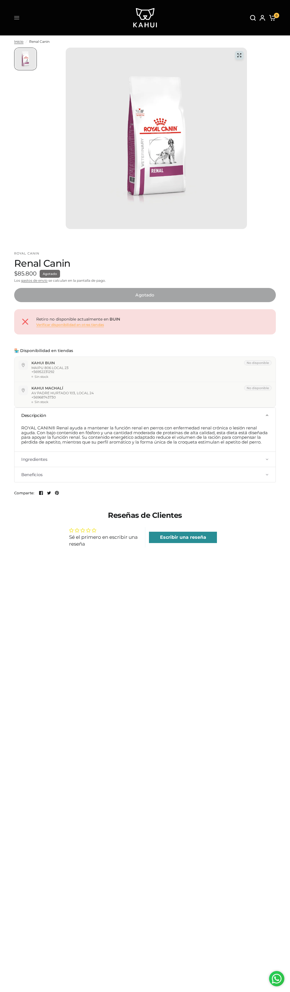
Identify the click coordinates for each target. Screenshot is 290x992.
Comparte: (24, 493)
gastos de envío (34, 280)
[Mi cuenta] (262, 17)
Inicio (19, 41)
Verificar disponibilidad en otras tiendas (70, 325)
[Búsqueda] (253, 17)
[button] (145, 415)
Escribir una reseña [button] (183, 537)
